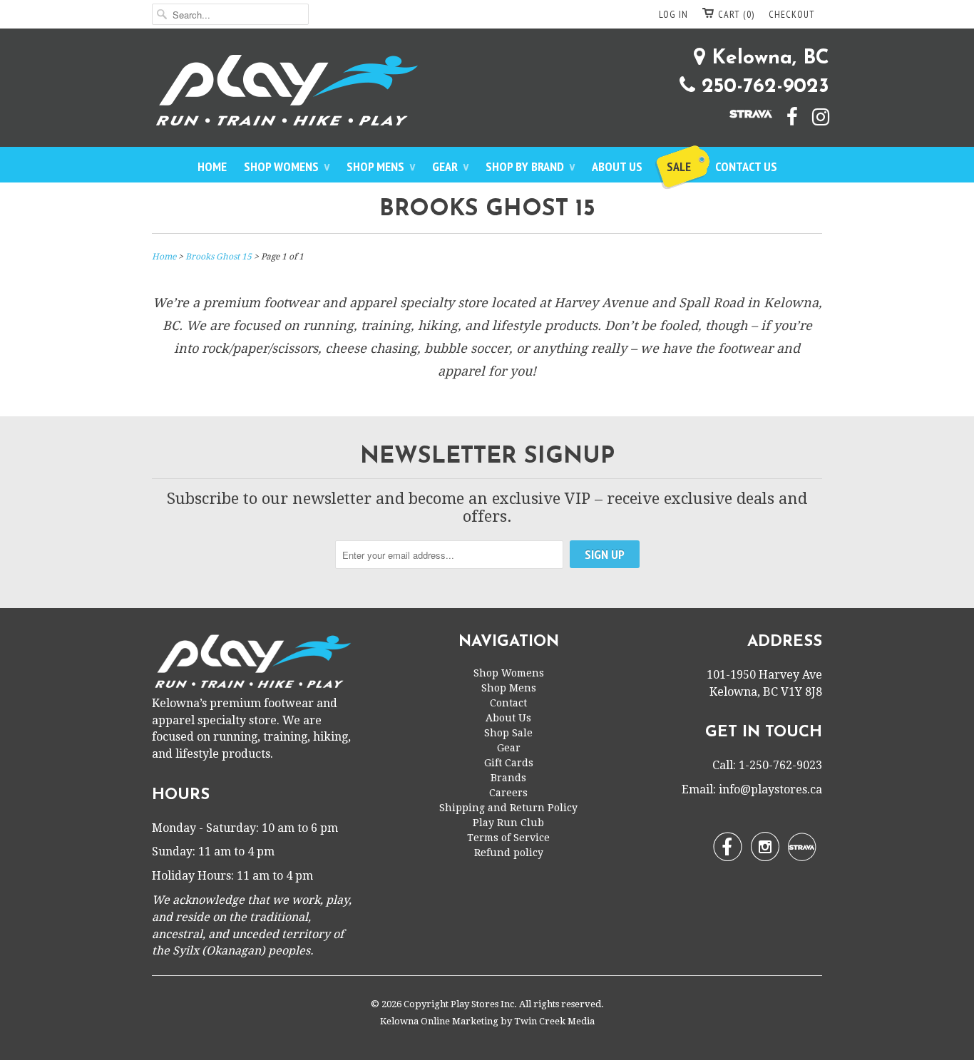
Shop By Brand (530, 166)
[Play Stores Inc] (487, 93)
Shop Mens (381, 166)
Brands (508, 777)
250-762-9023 (762, 87)
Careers (508, 792)
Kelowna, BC (767, 58)
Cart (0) (736, 14)
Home (212, 166)
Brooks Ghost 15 (487, 209)
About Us (617, 166)
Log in (673, 14)
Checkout (792, 14)
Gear (450, 166)
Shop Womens (286, 166)
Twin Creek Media (554, 1021)
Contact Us (746, 166)
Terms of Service (508, 837)
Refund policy (508, 852)
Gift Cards (508, 762)
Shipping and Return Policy (508, 807)
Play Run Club (508, 822)
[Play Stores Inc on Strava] (743, 112)
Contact (508, 703)
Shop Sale (508, 733)
